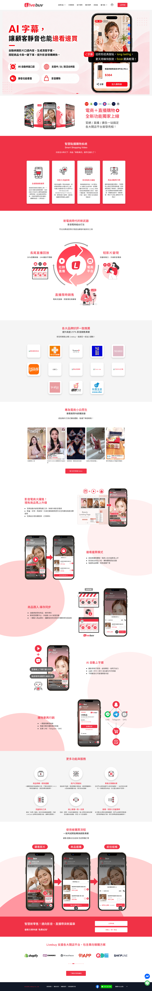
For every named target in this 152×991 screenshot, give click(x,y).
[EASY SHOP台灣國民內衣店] (33, 370)
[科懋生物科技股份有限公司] (97, 388)
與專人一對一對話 (111, 930)
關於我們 (88, 5)
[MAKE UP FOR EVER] (97, 352)
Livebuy (34, 5)
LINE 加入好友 (107, 986)
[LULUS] (54, 370)
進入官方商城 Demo (76, 471)
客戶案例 (79, 5)
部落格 (96, 5)
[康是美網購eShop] (54, 352)
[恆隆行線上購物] (76, 352)
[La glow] (54, 388)
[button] (72, 93)
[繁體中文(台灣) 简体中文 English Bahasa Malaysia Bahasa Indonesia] (119, 986)
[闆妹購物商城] (33, 352)
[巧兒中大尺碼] (118, 370)
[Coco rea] (97, 370)
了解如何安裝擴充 (76, 973)
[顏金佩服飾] (76, 370)
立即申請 (122, 5)
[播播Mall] (76, 388)
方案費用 (71, 5)
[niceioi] (118, 352)
